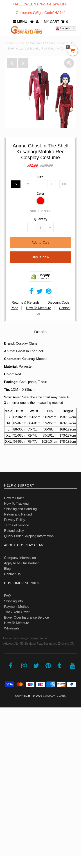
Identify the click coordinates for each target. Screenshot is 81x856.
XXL (65, 184)
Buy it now (40, 257)
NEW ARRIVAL (13, 733)
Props (6, 803)
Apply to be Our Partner (21, 563)
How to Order (14, 498)
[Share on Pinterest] (49, 292)
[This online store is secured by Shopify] (40, 280)
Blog (7, 568)
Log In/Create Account (23, 823)
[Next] (23, 63)
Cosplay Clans (54, 695)
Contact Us (12, 574)
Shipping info (13, 601)
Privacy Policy (14, 520)
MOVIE (7, 783)
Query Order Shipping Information (29, 536)
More (6, 813)
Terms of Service (16, 525)
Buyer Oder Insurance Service (26, 617)
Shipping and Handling (20, 509)
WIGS (6, 793)
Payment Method (16, 606)
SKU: (33, 211)
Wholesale (11, 628)
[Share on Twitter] (39, 292)
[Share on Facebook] (31, 292)
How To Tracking (16, 503)
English (64, 28)
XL (52, 184)
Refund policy (14, 530)
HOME (7, 724)
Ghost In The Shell (29, 351)
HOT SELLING (13, 753)
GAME (7, 773)
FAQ (7, 596)
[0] (73, 50)
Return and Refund (18, 514)
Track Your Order (16, 612)
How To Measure (38, 308)
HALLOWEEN (12, 743)
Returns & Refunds (25, 302)
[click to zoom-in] (69, 63)
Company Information (20, 558)
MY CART (56, 22)
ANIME (7, 763)
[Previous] (12, 63)
